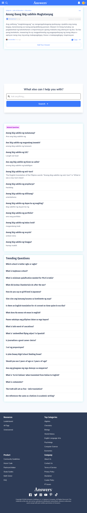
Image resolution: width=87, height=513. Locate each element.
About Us (47, 459)
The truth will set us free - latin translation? (24, 389)
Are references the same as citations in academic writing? (30, 396)
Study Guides (8, 472)
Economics (48, 451)
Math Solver (8, 476)
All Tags (6, 426)
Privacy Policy (49, 472)
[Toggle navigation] (3, 3)
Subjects (8, 10)
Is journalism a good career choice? (21, 340)
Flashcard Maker (10, 467)
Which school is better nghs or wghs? (21, 264)
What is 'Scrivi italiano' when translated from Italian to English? (32, 375)
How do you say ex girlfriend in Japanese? (23, 292)
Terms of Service (50, 467)
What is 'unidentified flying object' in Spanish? (25, 333)
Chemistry (48, 426)
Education (28, 10)
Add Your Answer (43, 45)
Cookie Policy (49, 480)
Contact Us (48, 463)
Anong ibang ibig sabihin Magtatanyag (29, 14)
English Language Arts (52, 438)
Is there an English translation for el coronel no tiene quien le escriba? (35, 305)
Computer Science (51, 447)
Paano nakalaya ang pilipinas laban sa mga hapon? (27, 319)
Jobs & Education (18, 10)
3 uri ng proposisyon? (15, 347)
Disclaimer (48, 476)
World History (49, 434)
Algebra (47, 421)
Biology (47, 430)
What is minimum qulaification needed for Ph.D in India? (29, 278)
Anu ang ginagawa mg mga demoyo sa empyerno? (27, 368)
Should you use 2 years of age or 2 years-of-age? (26, 361)
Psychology (48, 442)
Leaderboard (8, 421)
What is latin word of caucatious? (20, 326)
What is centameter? (14, 382)
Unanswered (8, 430)
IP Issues (47, 484)
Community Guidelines (12, 459)
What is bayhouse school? (17, 271)
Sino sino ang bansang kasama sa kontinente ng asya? (28, 298)
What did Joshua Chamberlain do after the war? (26, 285)
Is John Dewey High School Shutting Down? (24, 354)
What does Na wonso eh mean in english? (23, 312)
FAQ (5, 480)
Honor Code (8, 463)
